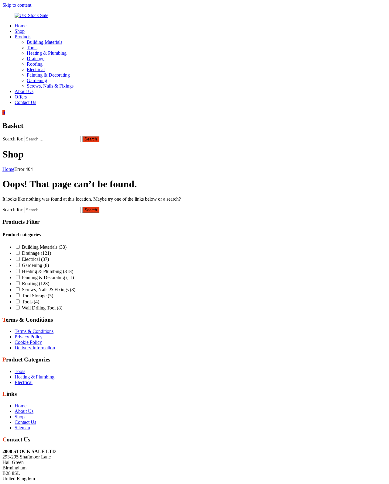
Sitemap (22, 427)
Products (23, 36)
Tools (32, 47)
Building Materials (44, 42)
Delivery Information (35, 347)
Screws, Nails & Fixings (50, 85)
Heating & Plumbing (47, 53)
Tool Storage (37, 295)
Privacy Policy (29, 336)
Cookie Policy (28, 342)
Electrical (36, 69)
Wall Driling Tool (42, 307)
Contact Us (25, 102)
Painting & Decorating (48, 75)
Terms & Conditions (34, 331)
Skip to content (16, 5)
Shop (20, 31)
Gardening (37, 80)
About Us (24, 91)
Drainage (35, 58)
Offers (21, 96)
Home (20, 25)
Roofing (35, 64)
